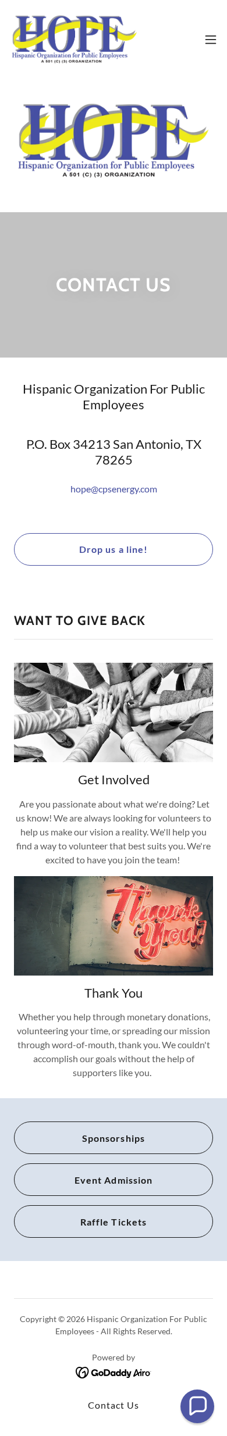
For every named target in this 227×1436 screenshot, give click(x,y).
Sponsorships (113, 1138)
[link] (74, 39)
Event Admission (113, 1179)
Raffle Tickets (113, 1221)
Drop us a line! (113, 549)
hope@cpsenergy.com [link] (113, 488)
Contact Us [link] (113, 1404)
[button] (210, 39)
